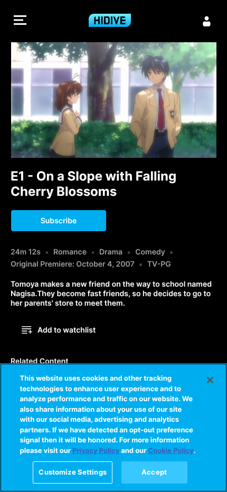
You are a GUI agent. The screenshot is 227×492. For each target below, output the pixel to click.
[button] (20, 21)
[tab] (40, 362)
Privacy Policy (95, 451)
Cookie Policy (171, 451)
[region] (113, 427)
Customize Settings (72, 472)
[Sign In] (207, 21)
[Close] (210, 380)
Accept (154, 472)
